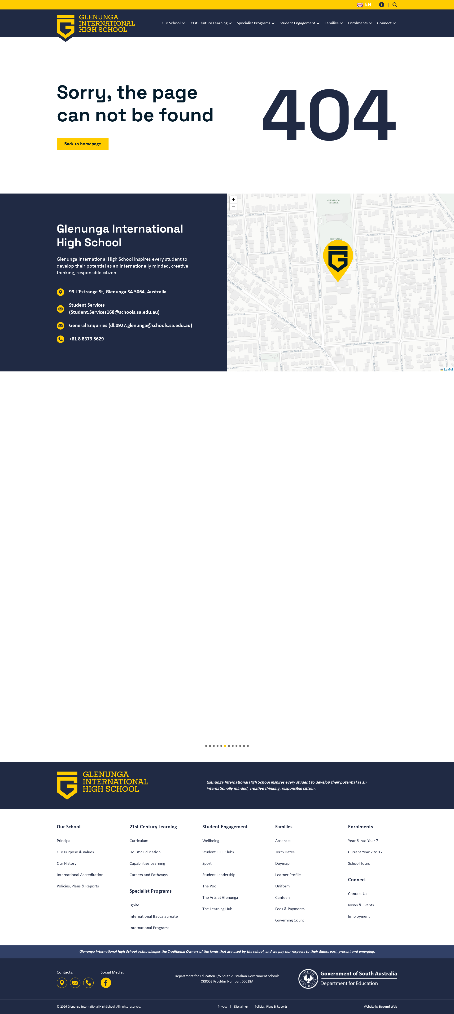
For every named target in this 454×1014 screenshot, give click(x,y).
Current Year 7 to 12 (365, 852)
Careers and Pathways (149, 875)
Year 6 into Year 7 (363, 841)
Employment (359, 916)
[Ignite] (353, 563)
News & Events (361, 905)
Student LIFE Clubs (218, 852)
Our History (66, 863)
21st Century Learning (208, 23)
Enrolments (358, 23)
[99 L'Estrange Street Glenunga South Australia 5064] (62, 983)
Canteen (282, 897)
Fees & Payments (290, 909)
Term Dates (285, 852)
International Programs (149, 928)
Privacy (222, 1007)
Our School (171, 23)
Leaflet (448, 369)
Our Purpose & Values (75, 852)
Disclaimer (241, 1007)
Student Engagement (297, 23)
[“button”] (395, 4)
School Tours (359, 863)
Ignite (134, 905)
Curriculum (139, 841)
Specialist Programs (253, 23)
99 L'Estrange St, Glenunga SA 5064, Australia (117, 292)
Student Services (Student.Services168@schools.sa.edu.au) (114, 309)
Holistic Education (145, 852)
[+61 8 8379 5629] (88, 983)
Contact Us (357, 894)
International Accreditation (80, 875)
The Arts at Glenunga (220, 897)
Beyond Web (388, 1007)
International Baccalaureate (154, 916)
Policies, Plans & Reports (78, 886)
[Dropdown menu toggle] (183, 23)
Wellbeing (210, 841)
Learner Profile (288, 875)
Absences (283, 841)
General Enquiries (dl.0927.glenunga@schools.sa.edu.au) (130, 325)
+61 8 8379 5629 (86, 339)
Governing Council (290, 920)
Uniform (282, 886)
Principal (64, 841)
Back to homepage (82, 144)
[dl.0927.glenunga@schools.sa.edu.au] (75, 983)
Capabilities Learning (147, 863)
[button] (338, 261)
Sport (207, 863)
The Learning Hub (217, 909)
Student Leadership (218, 875)
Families (332, 23)
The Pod (209, 886)
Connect (384, 23)
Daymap (282, 863)
